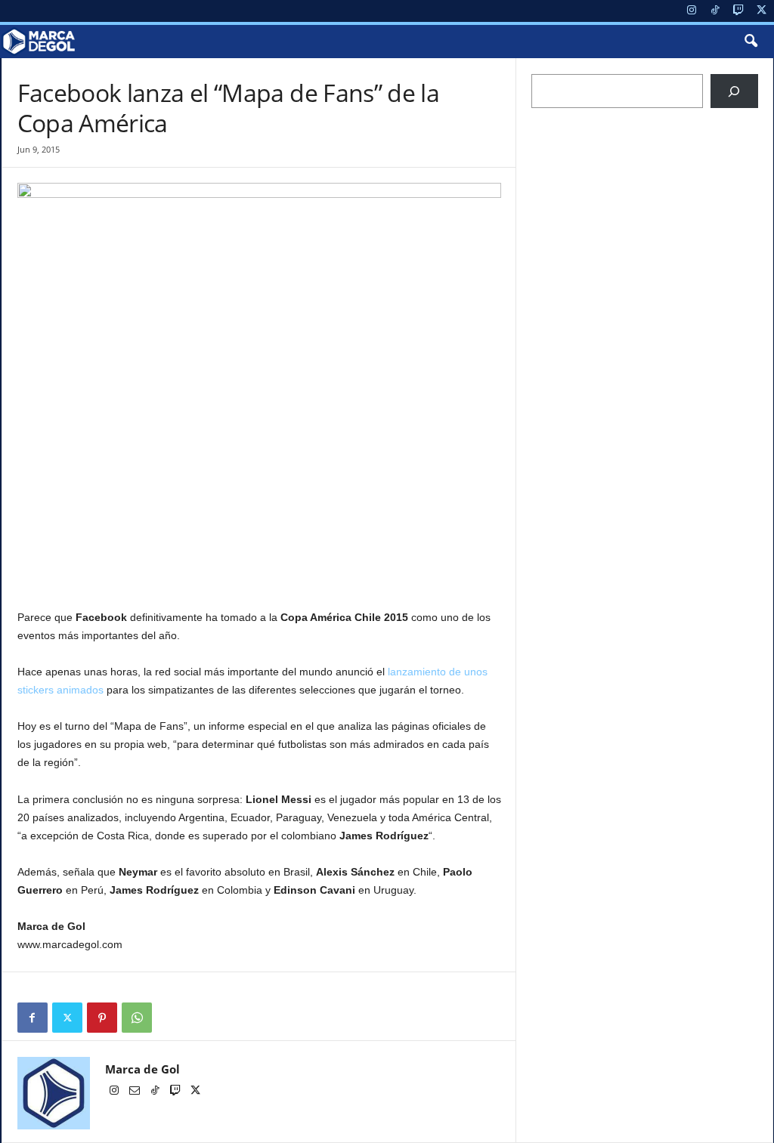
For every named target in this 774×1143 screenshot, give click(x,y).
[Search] (734, 91)
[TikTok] (715, 11)
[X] (762, 11)
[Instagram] (692, 11)
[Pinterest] (102, 1017)
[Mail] (135, 1091)
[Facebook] (32, 1017)
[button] (750, 41)
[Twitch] (738, 11)
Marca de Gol (142, 1069)
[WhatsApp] (137, 1017)
